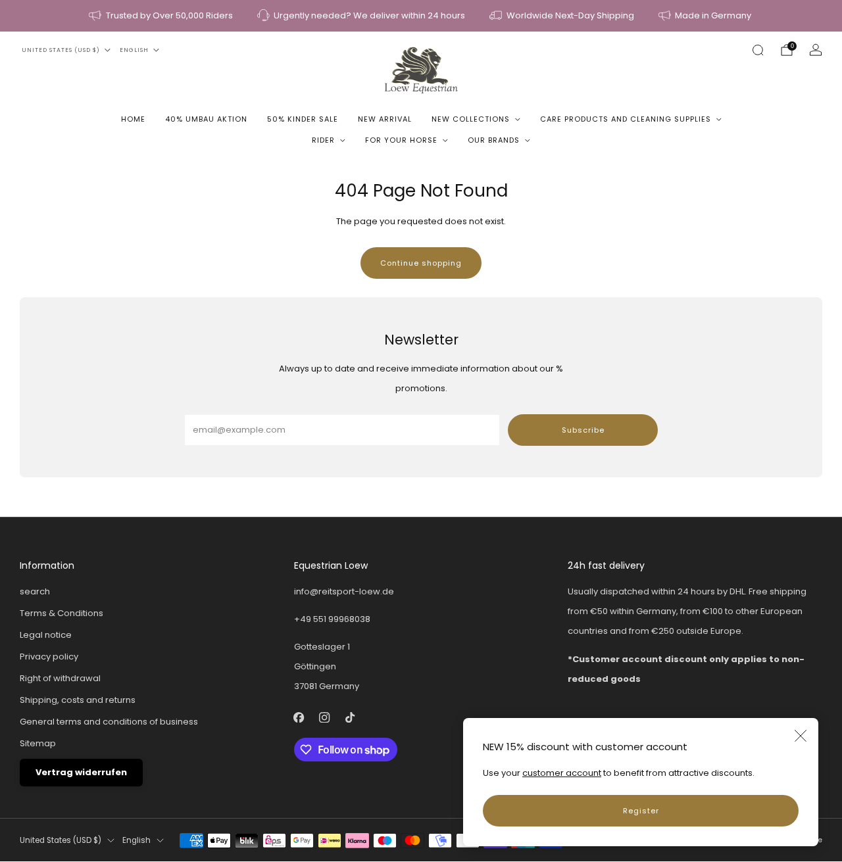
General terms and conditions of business (109, 721)
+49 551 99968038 (332, 619)
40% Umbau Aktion (206, 119)
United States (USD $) (61, 50)
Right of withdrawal (60, 678)
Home (133, 119)
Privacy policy (49, 656)
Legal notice (46, 635)
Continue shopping (421, 263)
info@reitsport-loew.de (344, 591)
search (35, 591)
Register (641, 810)
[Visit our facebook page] (299, 717)
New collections (471, 119)
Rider (323, 140)
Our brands (494, 140)
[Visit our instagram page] (324, 717)
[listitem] (162, 16)
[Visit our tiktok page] (350, 717)
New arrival (385, 119)
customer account (561, 773)
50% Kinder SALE (302, 119)
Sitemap (38, 743)
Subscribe (583, 430)
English (134, 50)
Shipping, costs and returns (78, 700)
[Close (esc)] (800, 736)
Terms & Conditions (61, 613)
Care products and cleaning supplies (625, 119)
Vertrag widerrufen (81, 772)
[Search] (757, 50)
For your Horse (401, 140)
